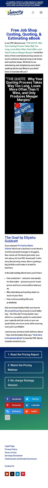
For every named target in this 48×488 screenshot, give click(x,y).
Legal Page (10, 446)
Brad (7, 311)
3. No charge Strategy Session (21, 383)
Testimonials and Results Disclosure (21, 459)
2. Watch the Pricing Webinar (20, 367)
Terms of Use (10, 452)
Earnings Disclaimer (14, 456)
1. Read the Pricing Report (23, 354)
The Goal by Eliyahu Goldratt (20, 239)
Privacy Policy (11, 449)
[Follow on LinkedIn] (17, 474)
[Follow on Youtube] (7, 474)
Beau (16, 311)
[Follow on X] (12, 474)
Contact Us (9, 466)
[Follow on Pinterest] (23, 474)
